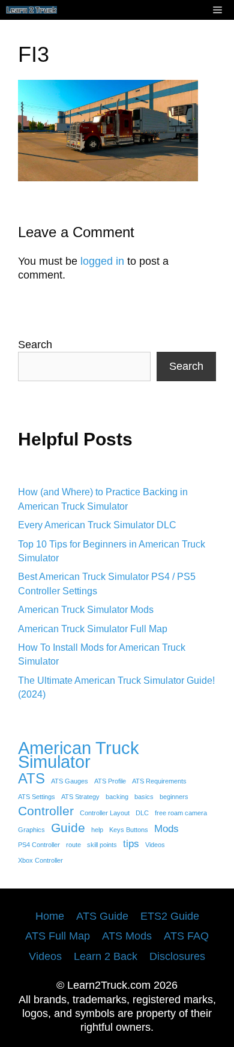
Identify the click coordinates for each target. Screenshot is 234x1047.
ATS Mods (127, 936)
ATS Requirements (159, 781)
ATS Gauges (69, 781)
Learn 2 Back (105, 956)
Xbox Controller (40, 860)
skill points (102, 844)
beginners (174, 796)
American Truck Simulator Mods (86, 610)
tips (131, 843)
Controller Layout (105, 812)
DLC (142, 812)
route (73, 844)
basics (144, 796)
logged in (102, 261)
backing (117, 796)
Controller (46, 811)
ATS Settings (36, 796)
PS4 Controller (39, 844)
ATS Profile (110, 781)
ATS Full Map (57, 936)
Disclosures (177, 956)
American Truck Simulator (78, 755)
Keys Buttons (128, 829)
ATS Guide (102, 916)
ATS (31, 778)
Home (49, 916)
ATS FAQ (186, 936)
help (97, 829)
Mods (166, 828)
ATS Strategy (80, 796)
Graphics (31, 829)
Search (35, 345)
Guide (68, 827)
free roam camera (181, 812)
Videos (155, 844)
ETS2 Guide (169, 916)
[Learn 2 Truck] (31, 10)
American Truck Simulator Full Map (92, 629)
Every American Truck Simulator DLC (97, 525)
